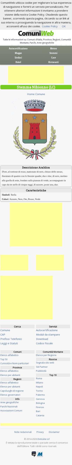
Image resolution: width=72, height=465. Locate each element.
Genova (40, 399)
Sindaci (18, 57)
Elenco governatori (10, 394)
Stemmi (53, 53)
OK (64, 26)
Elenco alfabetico (9, 355)
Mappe (18, 53)
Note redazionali (23, 432)
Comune (5, 330)
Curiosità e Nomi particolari (14, 363)
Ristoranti (53, 62)
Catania (40, 415)
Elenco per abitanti (10, 375)
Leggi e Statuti (9, 343)
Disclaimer (54, 432)
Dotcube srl (44, 439)
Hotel (18, 62)
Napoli (39, 386)
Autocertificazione (18, 48)
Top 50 (3, 359)
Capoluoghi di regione (12, 390)
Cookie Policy (50, 26)
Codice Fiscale (44, 343)
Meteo (53, 48)
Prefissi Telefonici (11, 339)
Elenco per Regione (46, 355)
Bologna (40, 403)
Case (53, 57)
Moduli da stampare (48, 334)
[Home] (36, 33)
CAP (2, 334)
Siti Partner (42, 366)
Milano (39, 382)
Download (42, 339)
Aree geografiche (9, 402)
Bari (38, 411)
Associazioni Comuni (11, 410)
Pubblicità (41, 370)
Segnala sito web (45, 362)
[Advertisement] (36, 75)
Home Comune (36, 94)
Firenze (40, 407)
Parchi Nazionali (8, 406)
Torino (39, 390)
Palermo (40, 394)
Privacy (40, 432)
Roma (39, 378)
